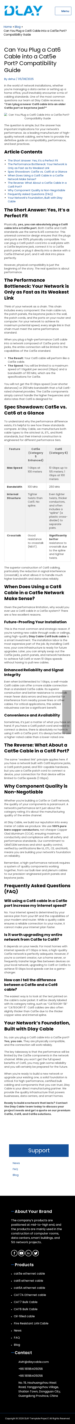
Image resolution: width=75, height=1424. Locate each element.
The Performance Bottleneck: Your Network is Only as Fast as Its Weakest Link (37, 166)
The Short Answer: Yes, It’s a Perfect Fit (33, 160)
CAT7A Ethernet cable (30, 1295)
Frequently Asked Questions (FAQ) (30, 194)
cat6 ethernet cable (28, 1281)
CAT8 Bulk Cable (26, 1309)
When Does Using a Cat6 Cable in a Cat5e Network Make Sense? (36, 177)
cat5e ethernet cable (29, 1273)
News (16, 1163)
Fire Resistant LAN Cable (31, 1323)
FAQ (15, 1169)
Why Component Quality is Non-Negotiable (36, 190)
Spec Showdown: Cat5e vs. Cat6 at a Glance (37, 172)
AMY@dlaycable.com (33, 1362)
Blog (16, 1175)
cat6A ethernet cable (29, 1288)
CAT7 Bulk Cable (26, 1302)
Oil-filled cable (24, 1316)
